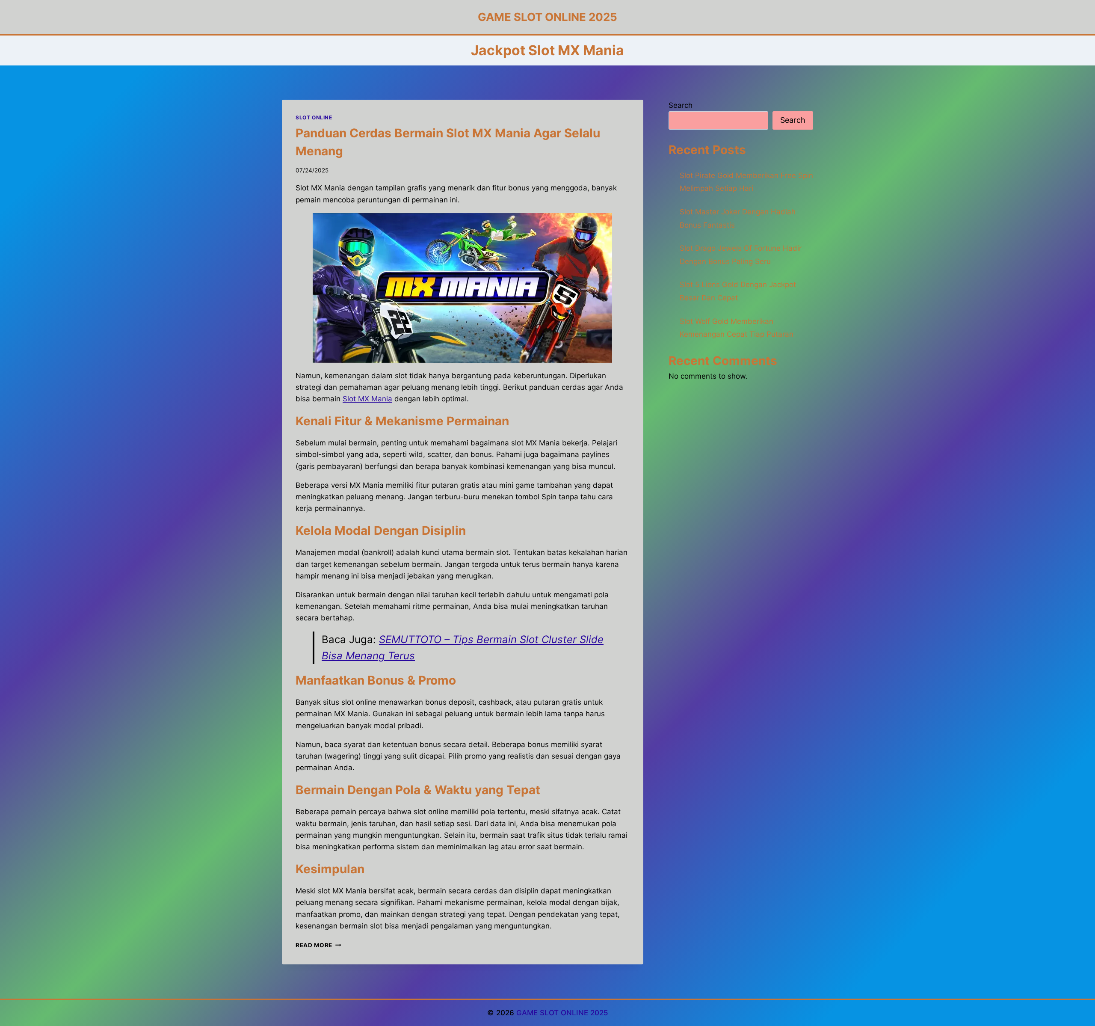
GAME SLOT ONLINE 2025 (562, 1012)
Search (681, 105)
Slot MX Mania (367, 398)
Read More (318, 945)
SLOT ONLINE (314, 117)
